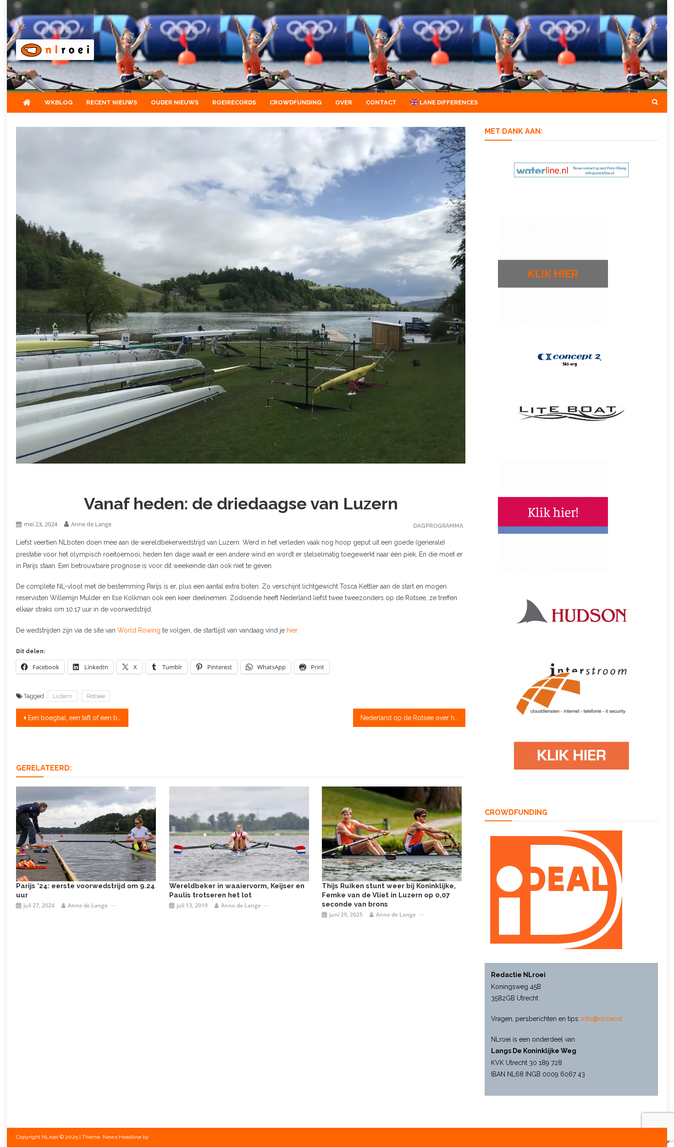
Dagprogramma (438, 525)
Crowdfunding (295, 102)
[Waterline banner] (571, 169)
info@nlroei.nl (601, 1018)
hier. (291, 630)
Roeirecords (234, 102)
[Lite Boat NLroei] (571, 413)
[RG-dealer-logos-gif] (571, 755)
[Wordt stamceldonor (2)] (553, 514)
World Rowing (138, 630)
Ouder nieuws (175, 102)
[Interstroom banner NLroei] (571, 688)
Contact (381, 102)
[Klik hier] (553, 270)
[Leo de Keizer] (86, 833)
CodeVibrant (165, 1137)
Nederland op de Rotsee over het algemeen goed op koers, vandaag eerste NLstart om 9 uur (412, 717)
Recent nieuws (111, 102)
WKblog (58, 102)
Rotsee (96, 696)
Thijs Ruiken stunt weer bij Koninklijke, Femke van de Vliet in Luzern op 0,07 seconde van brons (389, 895)
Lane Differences (448, 102)
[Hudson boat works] (571, 609)
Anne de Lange (91, 524)
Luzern (62, 696)
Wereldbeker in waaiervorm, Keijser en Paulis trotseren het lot (236, 890)
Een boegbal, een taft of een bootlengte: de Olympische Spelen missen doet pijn (78, 717)
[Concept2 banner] (571, 359)
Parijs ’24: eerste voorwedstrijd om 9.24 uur (85, 890)
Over (343, 102)
